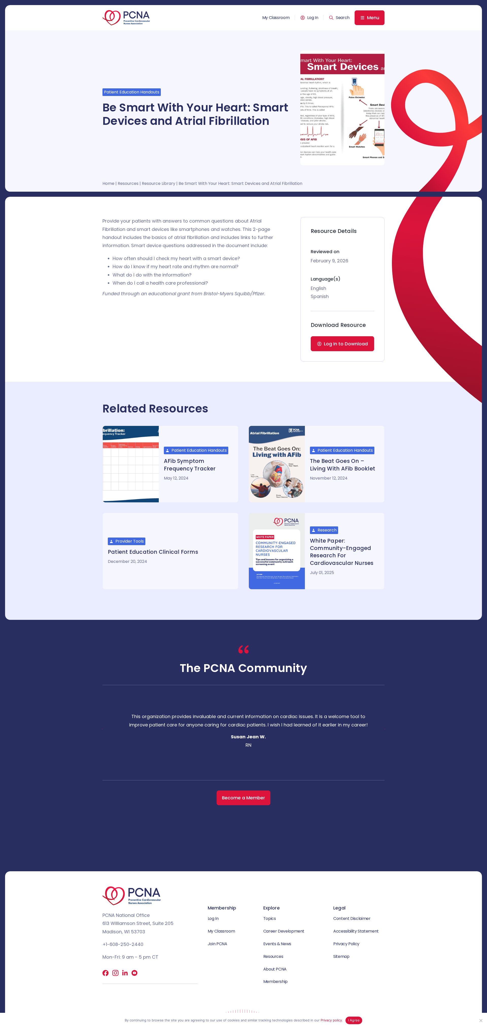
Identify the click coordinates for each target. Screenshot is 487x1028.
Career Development (284, 931)
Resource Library (158, 183)
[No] (480, 1020)
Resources (128, 183)
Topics (269, 918)
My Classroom (276, 17)
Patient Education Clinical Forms (153, 552)
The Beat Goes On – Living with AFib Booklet (342, 464)
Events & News (277, 944)
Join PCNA (217, 944)
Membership (275, 981)
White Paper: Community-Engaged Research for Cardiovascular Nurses (341, 552)
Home (108, 183)
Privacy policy (331, 1020)
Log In (312, 17)
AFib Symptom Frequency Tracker (190, 464)
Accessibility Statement (356, 931)
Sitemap (341, 956)
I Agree (354, 1020)
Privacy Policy (346, 944)
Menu (373, 17)
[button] (339, 17)
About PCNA (275, 969)
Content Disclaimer (352, 918)
